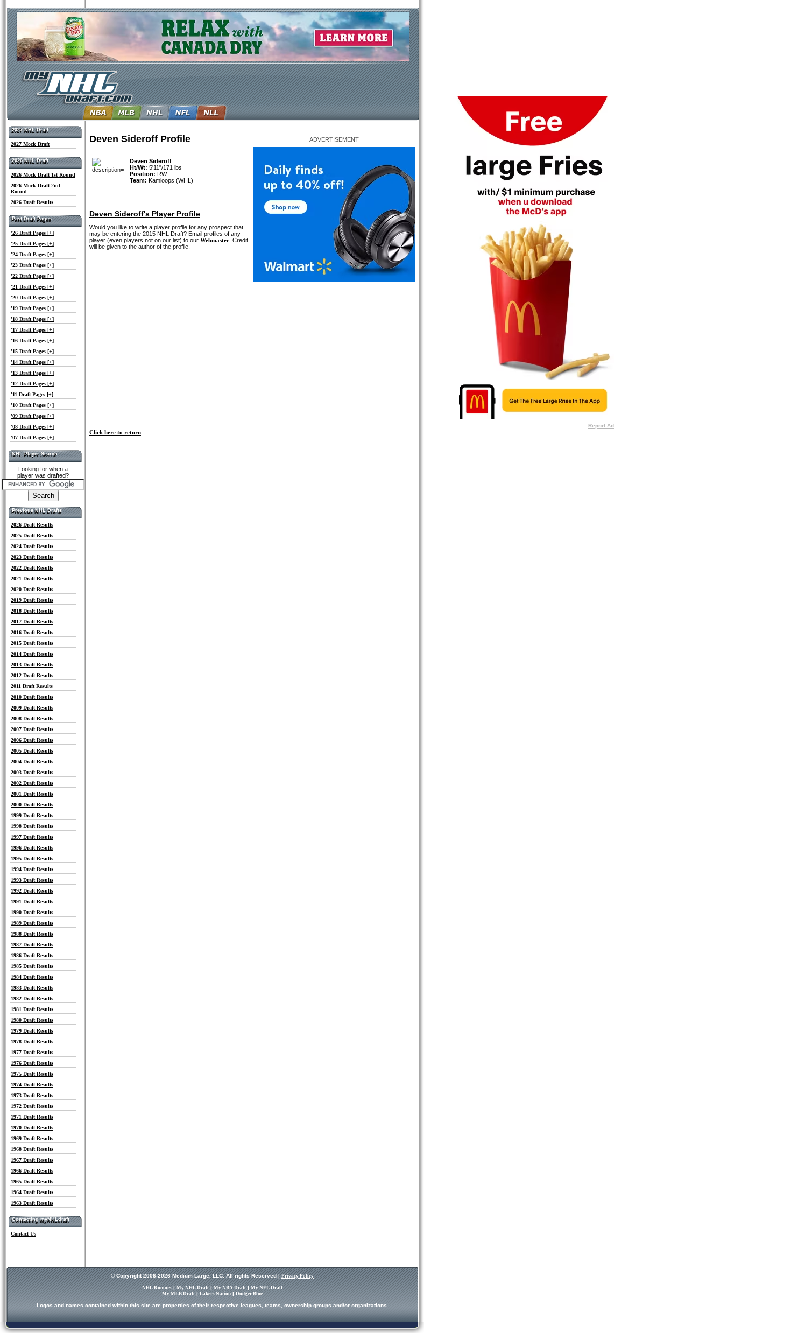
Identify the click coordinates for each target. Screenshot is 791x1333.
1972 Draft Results (32, 1106)
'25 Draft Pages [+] (32, 244)
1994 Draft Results (32, 869)
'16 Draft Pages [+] (32, 340)
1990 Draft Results (32, 912)
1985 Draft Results (32, 966)
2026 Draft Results (32, 202)
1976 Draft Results (32, 1063)
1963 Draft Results (32, 1203)
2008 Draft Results (32, 718)
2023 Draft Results (32, 557)
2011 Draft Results (32, 686)
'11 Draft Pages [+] (32, 394)
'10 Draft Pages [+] (32, 405)
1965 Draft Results (32, 1181)
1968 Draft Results (32, 1149)
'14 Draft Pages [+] (32, 362)
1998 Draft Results (32, 826)
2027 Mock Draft (30, 144)
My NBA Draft (230, 1287)
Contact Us (23, 1234)
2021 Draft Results (32, 578)
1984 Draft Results (32, 977)
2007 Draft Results (32, 729)
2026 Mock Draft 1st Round (43, 175)
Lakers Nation (215, 1293)
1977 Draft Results (32, 1052)
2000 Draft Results (32, 805)
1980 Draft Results (32, 1020)
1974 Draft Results (32, 1085)
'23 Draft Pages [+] (32, 265)
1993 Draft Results (32, 880)
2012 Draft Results (32, 675)
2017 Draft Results (32, 622)
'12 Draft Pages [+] (32, 384)
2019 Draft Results (32, 600)
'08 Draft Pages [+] (32, 427)
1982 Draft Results (32, 998)
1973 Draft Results (32, 1095)
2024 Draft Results (32, 546)
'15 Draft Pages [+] (32, 351)
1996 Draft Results (32, 848)
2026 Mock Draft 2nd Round (35, 188)
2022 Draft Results (32, 568)
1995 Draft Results (32, 858)
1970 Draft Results (32, 1128)
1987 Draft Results (32, 945)
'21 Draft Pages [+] (32, 287)
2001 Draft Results (32, 794)
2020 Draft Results (32, 589)
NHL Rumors (157, 1287)
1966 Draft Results (32, 1171)
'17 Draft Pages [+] (32, 330)
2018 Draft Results (32, 611)
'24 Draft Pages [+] (32, 254)
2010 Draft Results (32, 697)
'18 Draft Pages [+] (32, 319)
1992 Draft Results (32, 891)
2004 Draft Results (32, 761)
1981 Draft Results (32, 1009)
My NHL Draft (192, 1287)
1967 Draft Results (32, 1160)
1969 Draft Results (32, 1138)
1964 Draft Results (32, 1192)
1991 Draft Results (32, 901)
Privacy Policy (297, 1276)
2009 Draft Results (32, 708)
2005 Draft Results (32, 751)
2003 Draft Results (32, 772)
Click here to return (115, 432)
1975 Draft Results (32, 1074)
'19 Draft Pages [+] (32, 308)
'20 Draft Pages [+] (32, 297)
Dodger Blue (249, 1293)
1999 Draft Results (32, 815)
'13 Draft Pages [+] (32, 373)
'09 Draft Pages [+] (32, 416)
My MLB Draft (178, 1293)
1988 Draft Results (32, 934)
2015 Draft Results (32, 643)
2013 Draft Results (32, 665)
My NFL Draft (266, 1287)
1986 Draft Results (32, 955)
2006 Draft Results (32, 740)
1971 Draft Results (32, 1117)
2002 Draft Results (32, 783)
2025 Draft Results (32, 535)
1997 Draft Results (32, 837)
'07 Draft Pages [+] (32, 437)
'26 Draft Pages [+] (32, 233)
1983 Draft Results (32, 988)
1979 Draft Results (32, 1031)
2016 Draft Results (32, 632)
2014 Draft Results (32, 654)
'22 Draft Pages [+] (32, 276)
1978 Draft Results (32, 1041)
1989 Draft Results (32, 923)
